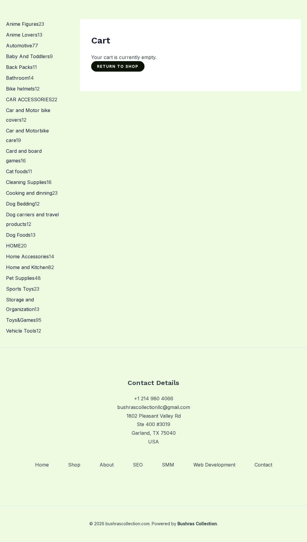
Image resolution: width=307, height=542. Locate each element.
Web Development (214, 465)
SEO (138, 465)
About (107, 465)
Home (42, 465)
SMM (168, 465)
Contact (263, 465)
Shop (74, 465)
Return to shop (118, 66)
